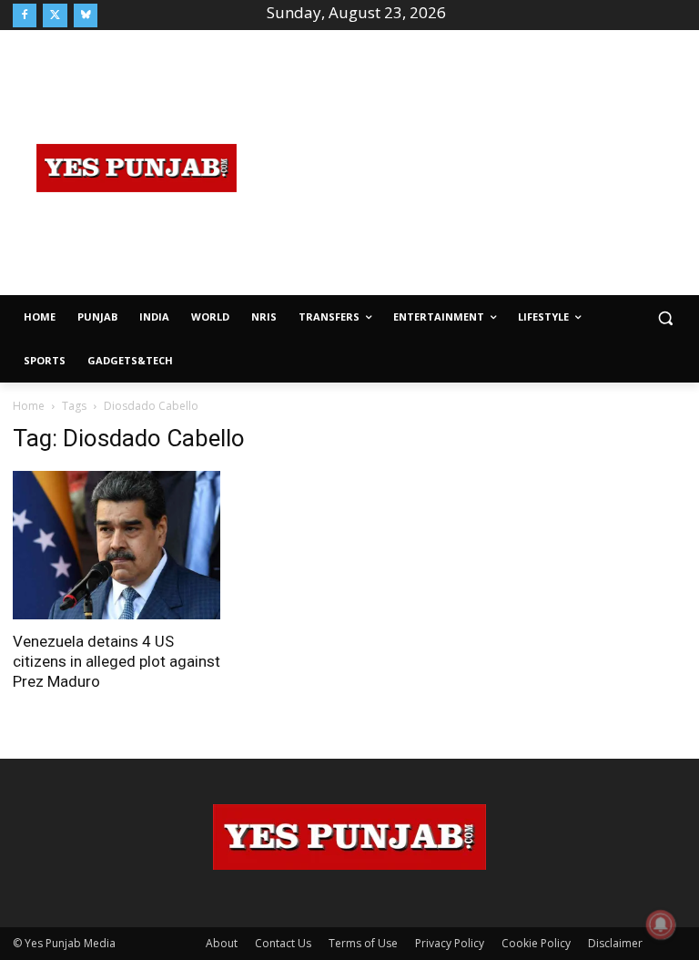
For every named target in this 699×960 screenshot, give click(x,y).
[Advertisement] (479, 165)
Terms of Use (363, 943)
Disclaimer (615, 943)
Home (29, 406)
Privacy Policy (449, 943)
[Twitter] (54, 15)
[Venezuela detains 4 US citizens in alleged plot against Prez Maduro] (116, 545)
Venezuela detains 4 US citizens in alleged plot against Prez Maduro (116, 661)
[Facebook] (24, 15)
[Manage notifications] (660, 924)
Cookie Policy (536, 943)
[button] (664, 317)
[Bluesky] (85, 15)
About (222, 943)
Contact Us (283, 943)
